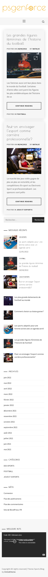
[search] (43, 21)
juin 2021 (7, 444)
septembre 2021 (10, 427)
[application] (24, 544)
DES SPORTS (9, 466)
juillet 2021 (8, 438)
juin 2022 (7, 377)
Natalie (36, 49)
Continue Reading (24, 106)
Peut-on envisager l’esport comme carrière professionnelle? (29, 263)
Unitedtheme (10, 572)
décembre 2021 (10, 410)
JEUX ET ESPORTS (24, 210)
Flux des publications (12, 498)
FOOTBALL (21, 114)
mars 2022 (8, 394)
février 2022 (9, 399)
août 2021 (8, 433)
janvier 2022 (9, 405)
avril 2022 (8, 388)
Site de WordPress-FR (13, 510)
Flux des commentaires (13, 504)
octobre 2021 (9, 422)
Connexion (8, 493)
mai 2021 (7, 449)
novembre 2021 (10, 416)
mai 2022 (7, 383)
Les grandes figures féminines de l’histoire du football (24, 39)
